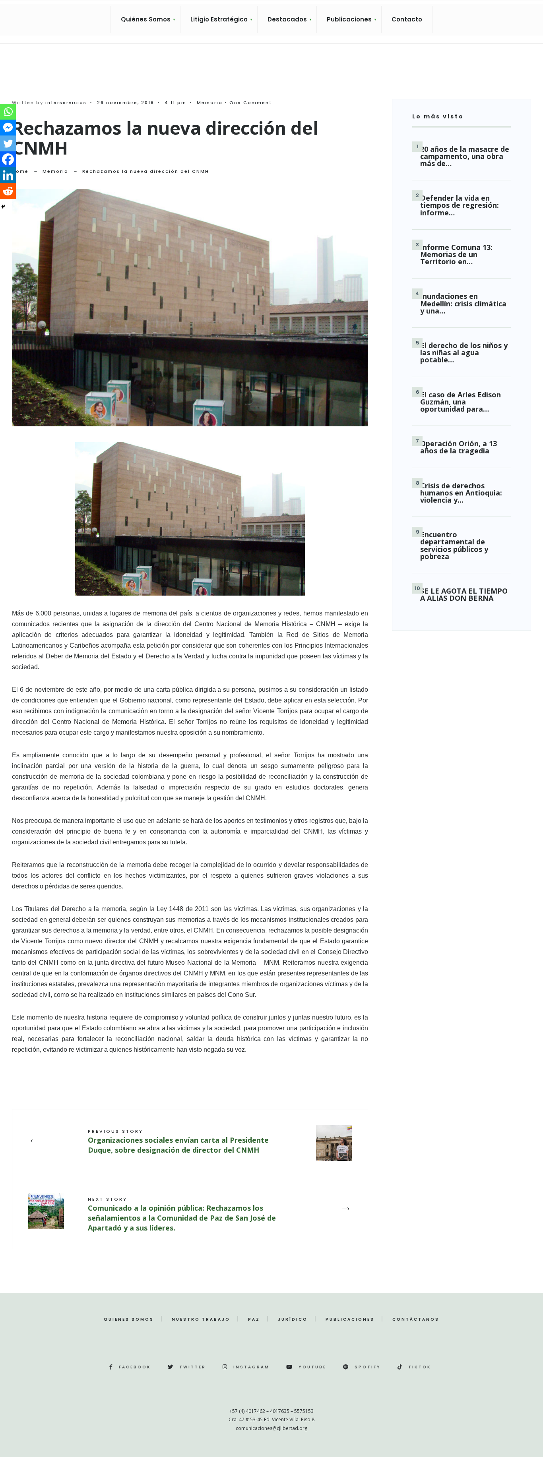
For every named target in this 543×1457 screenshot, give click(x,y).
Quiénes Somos (146, 19)
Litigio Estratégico (219, 19)
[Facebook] (8, 159)
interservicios (66, 102)
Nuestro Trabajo (201, 1319)
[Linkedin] (8, 175)
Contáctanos (415, 1319)
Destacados (287, 19)
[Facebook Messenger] (8, 127)
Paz (254, 1319)
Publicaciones (349, 19)
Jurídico (293, 1319)
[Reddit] (8, 191)
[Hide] (3, 206)
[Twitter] (8, 143)
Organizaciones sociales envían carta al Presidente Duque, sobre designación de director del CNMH (178, 1141)
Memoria (210, 102)
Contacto (407, 19)
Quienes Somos (129, 1319)
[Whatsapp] (8, 112)
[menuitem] (145, 19)
